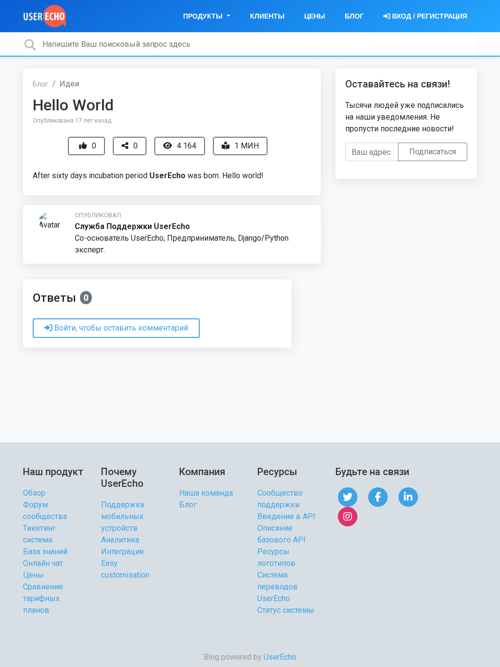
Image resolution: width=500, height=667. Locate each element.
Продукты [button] (204, 16)
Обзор (34, 493)
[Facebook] (378, 496)
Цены (314, 16)
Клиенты (267, 16)
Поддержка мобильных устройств (122, 516)
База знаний (45, 551)
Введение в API (286, 516)
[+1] (83, 145)
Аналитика (120, 539)
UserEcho (280, 657)
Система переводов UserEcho (277, 586)
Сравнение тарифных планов (43, 598)
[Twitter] (347, 496)
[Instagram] (347, 516)
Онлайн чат (43, 563)
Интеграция (122, 551)
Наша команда (206, 493)
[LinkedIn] (408, 496)
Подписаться (432, 151)
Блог (354, 16)
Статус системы (285, 610)
